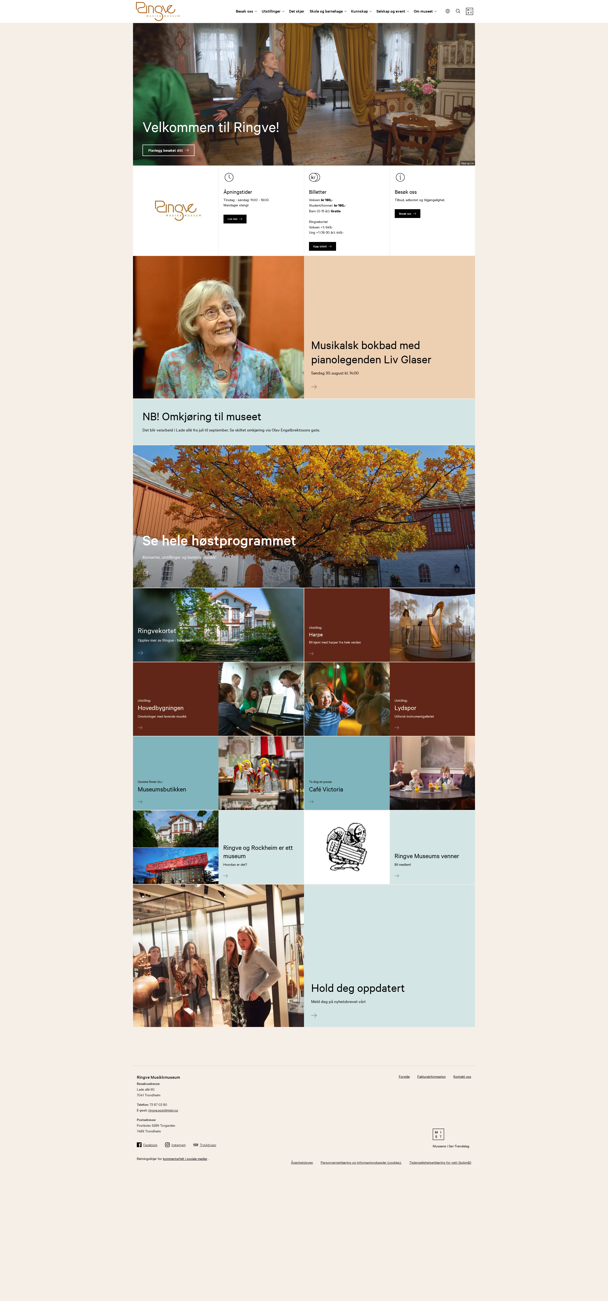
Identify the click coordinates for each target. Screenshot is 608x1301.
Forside (404, 1076)
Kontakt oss (462, 1076)
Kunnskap (359, 11)
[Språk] (448, 11)
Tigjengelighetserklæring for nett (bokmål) (440, 1162)
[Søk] (458, 11)
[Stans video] (468, 153)
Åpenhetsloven (302, 1162)
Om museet (423, 11)
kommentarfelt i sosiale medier (185, 1158)
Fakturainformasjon (431, 1076)
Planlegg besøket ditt (165, 150)
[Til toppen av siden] (591, 1294)
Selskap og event (390, 11)
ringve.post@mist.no (163, 1110)
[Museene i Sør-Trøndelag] (469, 13)
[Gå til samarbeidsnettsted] (451, 1134)
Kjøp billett (320, 246)
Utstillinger (271, 11)
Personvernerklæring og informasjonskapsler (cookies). (361, 1162)
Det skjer (296, 11)
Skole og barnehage (326, 11)
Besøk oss (244, 11)
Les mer (233, 219)
